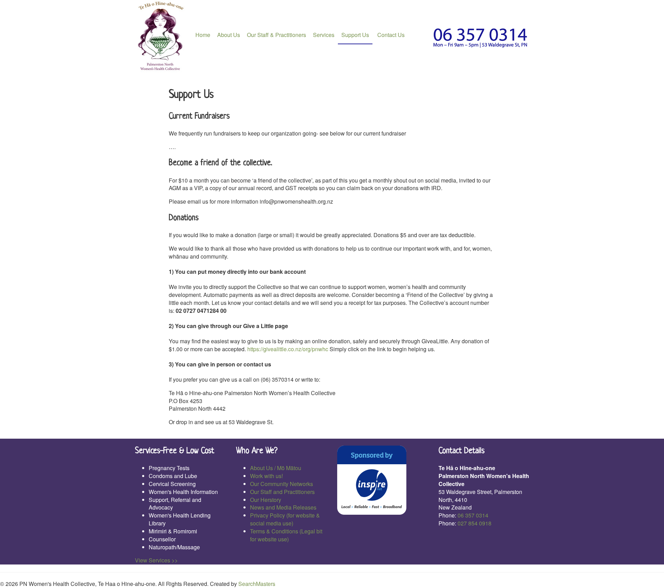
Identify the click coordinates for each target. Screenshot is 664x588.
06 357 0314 (473, 515)
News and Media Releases (283, 507)
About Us (228, 35)
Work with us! (266, 476)
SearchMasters (256, 584)
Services (323, 35)
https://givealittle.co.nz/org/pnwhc (287, 349)
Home (202, 35)
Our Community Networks (281, 484)
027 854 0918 (474, 523)
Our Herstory (265, 500)
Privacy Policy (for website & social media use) (285, 519)
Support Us (355, 35)
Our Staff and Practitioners (282, 492)
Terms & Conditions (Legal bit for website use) (286, 535)
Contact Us (390, 35)
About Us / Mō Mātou (275, 468)
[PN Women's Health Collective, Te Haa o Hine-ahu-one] (161, 36)
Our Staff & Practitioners (276, 35)
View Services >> (156, 560)
